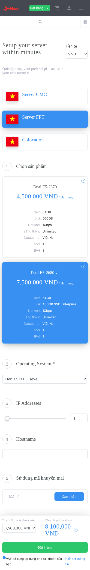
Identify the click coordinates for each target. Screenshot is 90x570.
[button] (57, 8)
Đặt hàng (45, 547)
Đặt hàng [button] (39, 8)
